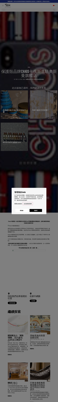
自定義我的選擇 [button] (28, 203)
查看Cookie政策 (18, 203)
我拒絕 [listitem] (21, 210)
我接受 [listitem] (35, 210)
